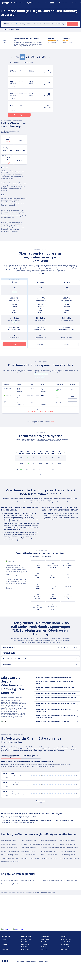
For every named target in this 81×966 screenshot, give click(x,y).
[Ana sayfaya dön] (6, 3)
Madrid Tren (5, 939)
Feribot (37, 3)
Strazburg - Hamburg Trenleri (10, 858)
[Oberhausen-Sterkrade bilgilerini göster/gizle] (77, 794)
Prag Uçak (44, 949)
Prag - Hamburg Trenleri (67, 851)
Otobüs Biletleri (26, 936)
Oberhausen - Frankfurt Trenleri (10, 862)
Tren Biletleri (6, 936)
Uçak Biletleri (45, 936)
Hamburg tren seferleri (24, 893)
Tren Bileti (14, 3)
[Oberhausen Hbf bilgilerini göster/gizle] (77, 776)
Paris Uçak (44, 944)
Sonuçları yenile (39, 377)
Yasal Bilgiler (20, 961)
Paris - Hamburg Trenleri (8, 840)
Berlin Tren (5, 947)
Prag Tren (5, 949)
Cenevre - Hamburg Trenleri (9, 855)
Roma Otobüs (25, 942)
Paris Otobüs (25, 944)
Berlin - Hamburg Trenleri (67, 840)
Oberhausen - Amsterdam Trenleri (70, 858)
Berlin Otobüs (25, 947)
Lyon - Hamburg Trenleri (28, 851)
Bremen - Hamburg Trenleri (9, 884)
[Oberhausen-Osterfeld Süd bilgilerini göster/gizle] (77, 785)
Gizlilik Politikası (43, 961)
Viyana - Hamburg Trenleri (68, 844)
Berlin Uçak (44, 947)
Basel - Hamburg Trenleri (67, 855)
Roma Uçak (44, 942)
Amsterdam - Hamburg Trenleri (30, 844)
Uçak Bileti (30, 3)
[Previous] (16, 452)
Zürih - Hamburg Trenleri (28, 847)
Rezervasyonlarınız (64, 2)
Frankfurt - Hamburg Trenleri (10, 851)
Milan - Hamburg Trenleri (8, 844)
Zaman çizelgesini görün (7, 162)
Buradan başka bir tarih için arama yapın (40, 411)
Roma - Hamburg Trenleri (48, 840)
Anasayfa (4, 893)
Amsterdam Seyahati (67, 947)
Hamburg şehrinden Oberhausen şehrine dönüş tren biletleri (20, 820)
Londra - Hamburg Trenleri (29, 840)
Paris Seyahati (65, 944)
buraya (52, 421)
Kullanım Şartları (31, 961)
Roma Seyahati (65, 942)
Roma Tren (5, 942)
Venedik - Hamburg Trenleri (48, 851)
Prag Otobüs (25, 949)
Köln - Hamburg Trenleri (28, 855)
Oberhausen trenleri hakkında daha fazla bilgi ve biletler (58, 820)
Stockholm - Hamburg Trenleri (49, 847)
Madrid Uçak (45, 939)
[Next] (50, 56)
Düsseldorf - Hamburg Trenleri (30, 858)
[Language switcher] (53, 3)
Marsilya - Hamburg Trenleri (48, 855)
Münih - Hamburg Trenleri (48, 844)
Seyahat (63, 936)
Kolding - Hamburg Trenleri (9, 880)
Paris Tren (5, 944)
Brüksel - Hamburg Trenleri (9, 847)
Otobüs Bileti (22, 3)
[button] (37, 24)
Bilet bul (7, 141)
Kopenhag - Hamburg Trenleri (69, 847)
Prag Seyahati (65, 949)
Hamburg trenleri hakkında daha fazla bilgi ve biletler (18, 822)
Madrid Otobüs (26, 939)
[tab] (15, 62)
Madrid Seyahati (66, 939)
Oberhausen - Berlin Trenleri (48, 858)
